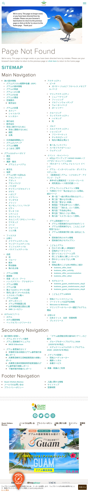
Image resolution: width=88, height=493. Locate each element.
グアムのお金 (12, 94)
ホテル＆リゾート (12, 314)
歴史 (8, 156)
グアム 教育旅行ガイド (16, 349)
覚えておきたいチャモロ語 (18, 289)
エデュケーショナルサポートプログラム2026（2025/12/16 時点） (65, 348)
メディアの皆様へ (55, 354)
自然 (8, 254)
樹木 (10, 262)
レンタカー (13, 116)
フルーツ (12, 259)
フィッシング (57, 99)
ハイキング (56, 118)
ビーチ (52, 83)
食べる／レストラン (58, 145)
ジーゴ (11, 225)
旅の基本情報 (10, 80)
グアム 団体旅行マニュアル (18, 341)
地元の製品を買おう (60, 140)
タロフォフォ (14, 216)
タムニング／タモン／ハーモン (22, 219)
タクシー (12, 110)
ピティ (11, 208)
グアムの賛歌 (12, 284)
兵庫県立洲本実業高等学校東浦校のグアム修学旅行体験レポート (23, 364)
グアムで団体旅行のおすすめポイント (68, 223)
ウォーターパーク (59, 105)
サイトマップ (53, 384)
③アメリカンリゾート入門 (63, 253)
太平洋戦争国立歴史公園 (19, 306)
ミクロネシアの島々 (15, 295)
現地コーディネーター (59, 357)
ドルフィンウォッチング (62, 102)
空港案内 (10, 100)
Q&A (54, 262)
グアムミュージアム (17, 164)
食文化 (9, 169)
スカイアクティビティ (59, 129)
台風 (10, 135)
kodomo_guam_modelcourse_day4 (69, 289)
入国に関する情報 (55, 381)
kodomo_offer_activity (64, 270)
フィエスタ (11, 235)
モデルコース (57, 280)
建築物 (9, 276)
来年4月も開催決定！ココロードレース (67, 180)
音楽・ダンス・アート (16, 278)
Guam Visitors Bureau (13, 381)
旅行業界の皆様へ (12, 336)
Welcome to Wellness (59, 304)
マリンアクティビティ (59, 94)
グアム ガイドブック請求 (17, 338)
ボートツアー (57, 108)
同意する (82, 487)
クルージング (55, 112)
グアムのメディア (14, 142)
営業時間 (51, 387)
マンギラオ (13, 200)
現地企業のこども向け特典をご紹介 (67, 264)
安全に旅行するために (16, 126)
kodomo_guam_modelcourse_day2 (69, 283)
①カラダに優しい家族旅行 (63, 248)
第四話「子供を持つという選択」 (66, 204)
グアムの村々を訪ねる (16, 175)
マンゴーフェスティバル (19, 243)
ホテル (9, 317)
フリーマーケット (59, 134)
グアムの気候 (12, 89)
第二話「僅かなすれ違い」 (63, 199)
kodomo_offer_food (62, 267)
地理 (8, 172)
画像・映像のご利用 (56, 368)
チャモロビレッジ (59, 137)
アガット (12, 180)
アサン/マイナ (15, 183)
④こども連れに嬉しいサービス (65, 256)
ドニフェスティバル (17, 246)
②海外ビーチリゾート (61, 250)
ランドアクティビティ (59, 115)
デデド (11, 191)
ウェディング (55, 150)
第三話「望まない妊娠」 (62, 202)
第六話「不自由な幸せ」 (62, 210)
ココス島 (12, 230)
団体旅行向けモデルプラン (63, 240)
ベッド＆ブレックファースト (19, 322)
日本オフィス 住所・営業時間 (63, 317)
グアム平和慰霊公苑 (17, 303)
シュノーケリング (59, 96)
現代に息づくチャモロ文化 (18, 292)
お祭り (9, 238)
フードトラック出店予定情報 (62, 301)
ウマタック (13, 222)
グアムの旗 (11, 287)
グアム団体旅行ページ (59, 221)
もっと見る (5, 490)
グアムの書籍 (12, 145)
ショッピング (55, 131)
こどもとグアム (56, 245)
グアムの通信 (12, 97)
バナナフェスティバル (18, 249)
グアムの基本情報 (14, 86)
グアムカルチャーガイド (15, 153)
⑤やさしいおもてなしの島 (63, 259)
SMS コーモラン (16, 309)
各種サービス (55, 363)
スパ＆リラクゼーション (60, 147)
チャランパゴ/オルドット (19, 188)
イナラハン (13, 197)
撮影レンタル (55, 360)
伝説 (8, 158)
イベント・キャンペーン (58, 155)
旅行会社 (10, 121)
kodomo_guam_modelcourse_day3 (69, 286)
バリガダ (12, 186)
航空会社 (12, 103)
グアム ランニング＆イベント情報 (64, 188)
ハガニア (12, 194)
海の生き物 (13, 268)
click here (52, 61)
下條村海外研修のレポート (20, 368)
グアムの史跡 (12, 298)
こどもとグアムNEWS (61, 294)
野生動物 (12, 265)
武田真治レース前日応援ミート (65, 183)
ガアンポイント (15, 301)
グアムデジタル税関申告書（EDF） (21, 83)
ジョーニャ (13, 227)
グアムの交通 (12, 108)
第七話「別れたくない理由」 (64, 213)
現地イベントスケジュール (61, 299)
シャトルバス (14, 113)
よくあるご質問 (13, 148)
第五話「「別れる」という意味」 (66, 207)
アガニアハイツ (15, 177)
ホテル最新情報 (13, 319)
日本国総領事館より (15, 140)
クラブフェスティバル (18, 241)
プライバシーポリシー (14, 387)
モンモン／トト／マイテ (19, 205)
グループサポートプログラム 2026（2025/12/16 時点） (63, 343)
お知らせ (51, 315)
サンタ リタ (14, 211)
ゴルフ (52, 126)
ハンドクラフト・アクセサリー (19, 281)
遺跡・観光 (11, 161)
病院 (10, 132)
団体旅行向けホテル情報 (62, 237)
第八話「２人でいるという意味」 (66, 216)
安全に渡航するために (18, 129)
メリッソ (12, 202)
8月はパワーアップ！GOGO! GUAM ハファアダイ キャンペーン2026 (66, 159)
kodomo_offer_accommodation (67, 273)
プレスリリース (56, 320)
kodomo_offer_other (63, 276)
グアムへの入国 (13, 92)
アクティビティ (54, 80)
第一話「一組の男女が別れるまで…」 (68, 196)
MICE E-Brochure (16, 344)
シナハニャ (13, 213)
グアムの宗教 (12, 273)
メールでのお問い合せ (14, 384)
